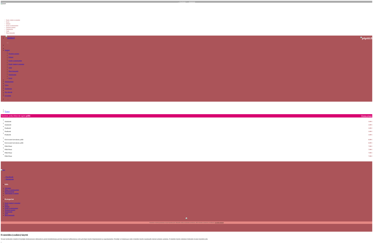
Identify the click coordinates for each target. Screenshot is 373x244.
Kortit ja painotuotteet (12, 25)
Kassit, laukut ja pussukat (13, 20)
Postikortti (188, 128)
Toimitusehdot (9, 81)
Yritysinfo (8, 188)
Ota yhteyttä (8, 92)
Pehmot (8, 23)
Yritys (6, 85)
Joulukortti (188, 121)
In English (8, 95)
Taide (7, 31)
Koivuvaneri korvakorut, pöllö (188, 139)
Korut (7, 22)
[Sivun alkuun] (3, 170)
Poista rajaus (366, 116)
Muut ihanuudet (10, 33)
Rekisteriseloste (9, 191)
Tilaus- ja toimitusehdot (12, 190)
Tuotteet (7, 50)
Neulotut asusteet (10, 27)
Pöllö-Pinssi (188, 146)
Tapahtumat (8, 88)
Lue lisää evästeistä (219, 222)
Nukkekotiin (9, 29)
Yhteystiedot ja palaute (12, 193)
